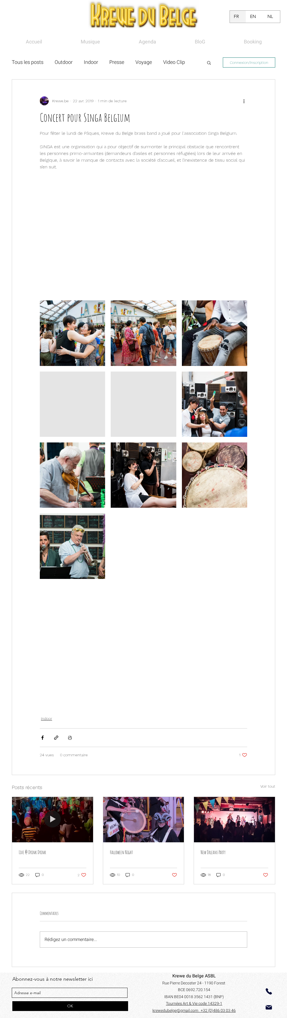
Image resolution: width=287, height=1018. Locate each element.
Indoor (91, 62)
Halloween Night (121, 852)
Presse (116, 62)
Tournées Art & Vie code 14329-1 (194, 1004)
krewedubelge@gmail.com (176, 1011)
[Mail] (268, 1007)
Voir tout (267, 786)
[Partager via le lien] (56, 737)
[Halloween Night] (143, 819)
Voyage (143, 62)
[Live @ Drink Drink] (52, 819)
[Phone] (268, 991)
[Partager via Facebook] (42, 737)
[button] (209, 62)
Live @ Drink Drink (32, 852)
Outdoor (64, 62)
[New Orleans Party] (234, 819)
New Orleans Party (213, 852)
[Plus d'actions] (243, 101)
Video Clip (174, 62)
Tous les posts (27, 62)
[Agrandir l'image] (72, 333)
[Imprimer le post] (70, 737)
